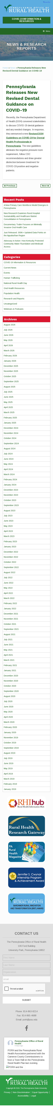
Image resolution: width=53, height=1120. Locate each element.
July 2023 (8, 516)
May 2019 (8, 768)
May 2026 (8, 340)
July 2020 (8, 701)
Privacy (7, 1092)
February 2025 (10, 418)
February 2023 (10, 541)
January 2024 (10, 485)
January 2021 (10, 670)
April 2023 (8, 531)
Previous (10, 186)
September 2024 (11, 443)
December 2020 (11, 676)
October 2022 (10, 562)
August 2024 (9, 448)
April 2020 (8, 717)
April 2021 (8, 655)
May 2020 (8, 712)
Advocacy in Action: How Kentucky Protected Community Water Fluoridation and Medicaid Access (24, 244)
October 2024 (10, 438)
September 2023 (11, 505)
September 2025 (11, 381)
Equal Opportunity (40, 1092)
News (12, 68)
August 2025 (9, 387)
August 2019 (9, 753)
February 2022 (10, 603)
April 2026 (8, 345)
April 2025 (8, 407)
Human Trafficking (12, 278)
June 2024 (8, 459)
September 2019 (11, 748)
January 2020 (10, 732)
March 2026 (9, 350)
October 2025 (10, 376)
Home (5, 68)
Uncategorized (10, 304)
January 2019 (10, 789)
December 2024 (11, 428)
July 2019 (8, 758)
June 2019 (8, 763)
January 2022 (10, 608)
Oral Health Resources (14, 288)
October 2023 (10, 500)
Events (7, 273)
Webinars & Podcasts (13, 309)
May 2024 (8, 464)
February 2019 (10, 784)
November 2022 (11, 557)
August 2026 (9, 325)
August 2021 (9, 634)
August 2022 (9, 572)
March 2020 (9, 722)
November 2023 (11, 495)
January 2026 (10, 361)
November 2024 (11, 433)
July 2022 (8, 577)
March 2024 (9, 474)
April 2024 (8, 469)
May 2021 (8, 650)
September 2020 (11, 691)
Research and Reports (14, 298)
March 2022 (9, 598)
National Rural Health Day (15, 283)
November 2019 (11, 737)
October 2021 (10, 624)
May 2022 (8, 588)
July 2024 (8, 454)
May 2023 (8, 526)
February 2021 (10, 665)
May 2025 (8, 402)
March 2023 (9, 536)
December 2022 (11, 552)
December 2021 (11, 614)
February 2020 (10, 727)
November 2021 (11, 619)
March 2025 (9, 412)
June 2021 (8, 644)
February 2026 (10, 356)
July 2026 (8, 330)
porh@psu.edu (30, 1019)
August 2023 (9, 510)
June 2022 (8, 583)
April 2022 (8, 593)
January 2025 (10, 423)
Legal (33, 1096)
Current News (10, 268)
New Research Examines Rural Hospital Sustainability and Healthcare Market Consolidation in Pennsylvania (22, 216)
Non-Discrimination (21, 1092)
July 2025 (8, 392)
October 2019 (10, 743)
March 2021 (9, 660)
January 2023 (10, 546)
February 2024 (10, 479)
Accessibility (23, 1096)
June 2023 (8, 521)
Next (44, 186)
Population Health (12, 293)
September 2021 (11, 629)
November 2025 (11, 371)
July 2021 (8, 639)
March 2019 (9, 779)
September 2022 (11, 567)
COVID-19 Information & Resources (26, 20)
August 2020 (9, 696)
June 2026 (8, 335)
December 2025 (11, 366)
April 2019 (8, 774)
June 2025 (8, 397)
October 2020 (10, 686)
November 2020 (11, 681)
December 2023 (11, 490)
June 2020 (8, 706)
